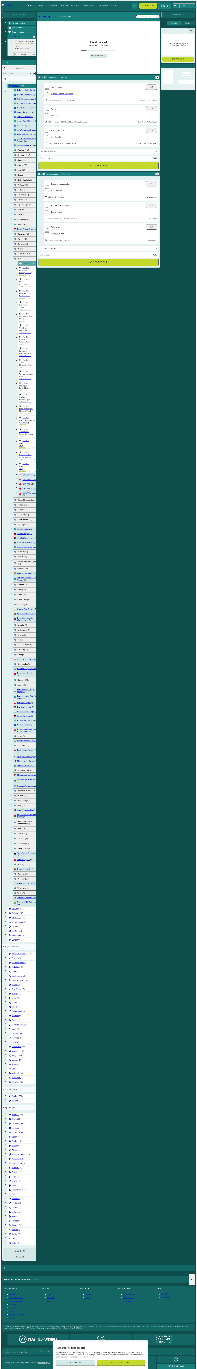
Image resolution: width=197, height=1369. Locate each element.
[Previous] (34, 37)
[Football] (44, 16)
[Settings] (191, 30)
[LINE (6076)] (39, 16)
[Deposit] (134, 6)
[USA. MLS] (49, 16)
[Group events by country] (34, 73)
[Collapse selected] (30, 73)
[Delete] (157, 77)
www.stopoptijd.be (44, 1363)
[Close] (193, 68)
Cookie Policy (84, 1357)
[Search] (158, 16)
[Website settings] (176, 5)
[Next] (45, 77)
